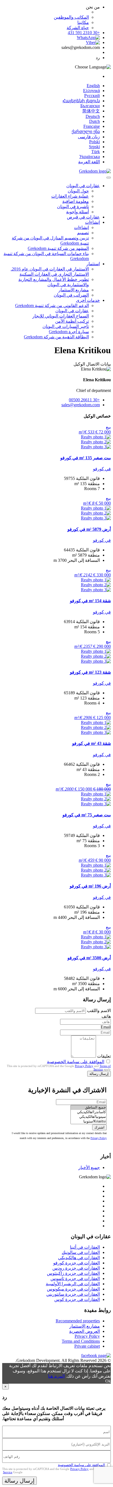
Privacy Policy (84, 1066)
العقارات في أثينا (85, 1247)
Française (91, 126)
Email (106, 1027)
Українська (89, 156)
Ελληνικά (91, 90)
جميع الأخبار (89, 1167)
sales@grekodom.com (80, 404)
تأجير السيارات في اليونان (66, 326)
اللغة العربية (89, 161)
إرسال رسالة (99, 1074)
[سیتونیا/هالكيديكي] (88, 1117)
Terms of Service (102, 1067)
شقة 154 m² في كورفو (90, 600)
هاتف (106, 1016)
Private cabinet (87, 1346)
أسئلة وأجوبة (77, 211)
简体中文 (91, 111)
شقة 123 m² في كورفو (90, 672)
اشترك (99, 1127)
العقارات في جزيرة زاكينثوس (73, 1273)
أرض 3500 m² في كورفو (89, 957)
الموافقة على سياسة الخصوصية (75, 1061)
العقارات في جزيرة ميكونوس (73, 1289)
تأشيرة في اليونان (73, 206)
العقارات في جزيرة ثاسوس (75, 1278)
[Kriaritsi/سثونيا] (88, 1121)
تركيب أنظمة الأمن (72, 321)
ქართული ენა (86, 131)
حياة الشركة (78, 27)
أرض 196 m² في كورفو (90, 886)
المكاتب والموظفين (71, 17)
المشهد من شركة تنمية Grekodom (58, 248)
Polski (94, 141)
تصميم (83, 232)
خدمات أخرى (88, 300)
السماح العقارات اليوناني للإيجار (60, 316)
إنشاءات (92, 222)
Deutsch (93, 116)
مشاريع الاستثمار (73, 290)
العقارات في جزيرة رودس (76, 1268)
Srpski (94, 146)
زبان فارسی (89, 136)
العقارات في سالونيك (81, 1252)
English (93, 85)
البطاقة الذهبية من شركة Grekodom (56, 337)
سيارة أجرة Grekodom (69, 331)
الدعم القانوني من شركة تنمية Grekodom (52, 305)
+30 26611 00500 (84, 399)
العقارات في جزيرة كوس (77, 1299)
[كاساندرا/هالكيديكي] (88, 1112)
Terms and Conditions (81, 1341)
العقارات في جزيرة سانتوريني (73, 1294)
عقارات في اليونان (83, 185)
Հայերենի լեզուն (81, 100)
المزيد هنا (56, 1376)
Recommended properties (78, 1321)
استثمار (93, 263)
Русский (92, 95)
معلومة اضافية (75, 201)
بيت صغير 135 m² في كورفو (85, 457)
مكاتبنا (83, 22)
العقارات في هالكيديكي (79, 1257)
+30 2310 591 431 (84, 32)
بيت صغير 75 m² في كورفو (87, 814)
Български (90, 105)
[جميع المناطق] (88, 1107)
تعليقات (104, 1056)
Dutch (94, 121)
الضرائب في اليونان (71, 295)
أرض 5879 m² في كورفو (89, 529)
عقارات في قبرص (83, 217)
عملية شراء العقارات (70, 196)
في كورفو (102, 468)
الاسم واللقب (99, 1010)
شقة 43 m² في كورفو (91, 743)
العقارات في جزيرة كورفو (76, 1263)
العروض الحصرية (84, 1331)
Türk (95, 151)
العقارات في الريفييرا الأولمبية (73, 1283)
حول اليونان (78, 191)
